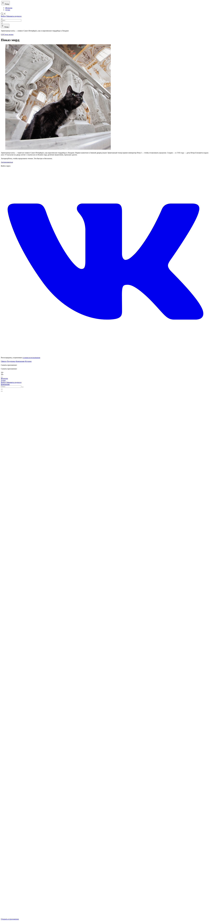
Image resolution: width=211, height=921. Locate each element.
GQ (2, 34)
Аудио (7, 10)
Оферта (3, 361)
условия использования (31, 358)
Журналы (8, 8)
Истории (28, 361)
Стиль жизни (8, 34)
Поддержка (11, 361)
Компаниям (20, 361)
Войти (3, 16)
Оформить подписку (14, 16)
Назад (6, 4)
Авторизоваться (7, 162)
